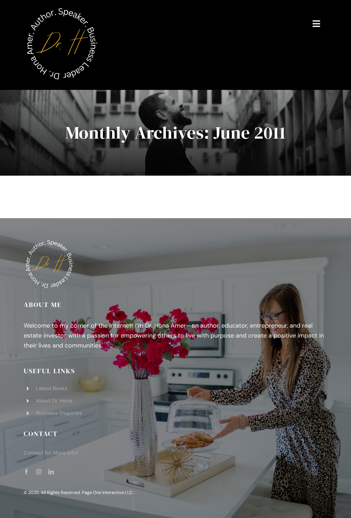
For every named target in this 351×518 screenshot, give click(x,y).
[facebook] (26, 471)
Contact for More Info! (51, 452)
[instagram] (38, 471)
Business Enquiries (59, 413)
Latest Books (52, 388)
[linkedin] (51, 471)
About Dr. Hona (54, 400)
